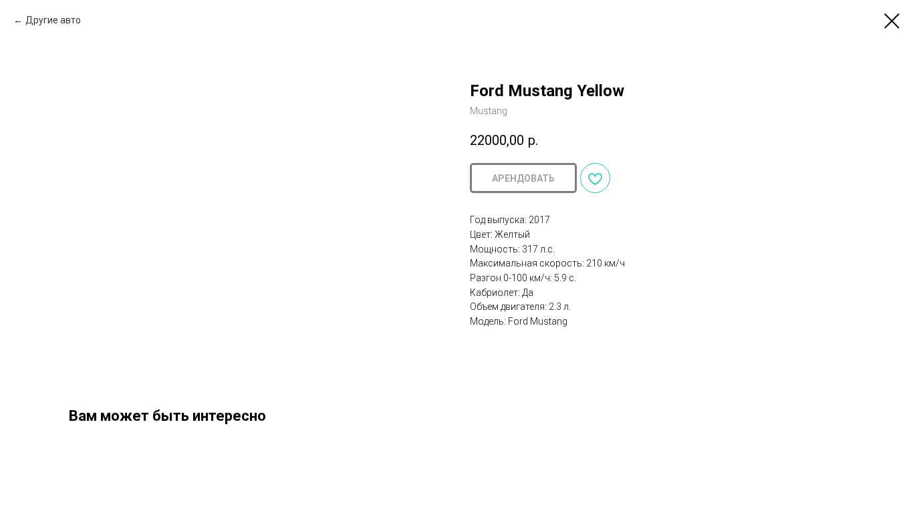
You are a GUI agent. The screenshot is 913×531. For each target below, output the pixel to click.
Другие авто (53, 20)
